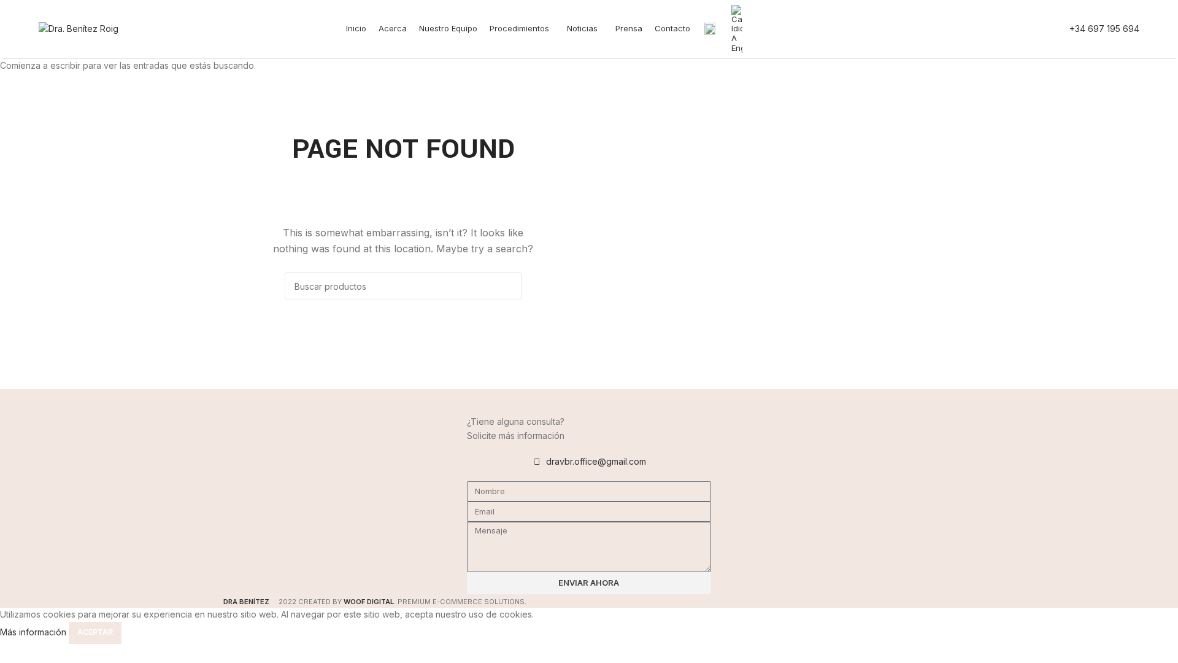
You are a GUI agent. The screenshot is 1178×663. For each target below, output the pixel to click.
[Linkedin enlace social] (1036, 29)
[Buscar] (964, 29)
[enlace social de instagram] (1020, 29)
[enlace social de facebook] (988, 29)
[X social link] (1004, 29)
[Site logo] (78, 28)
